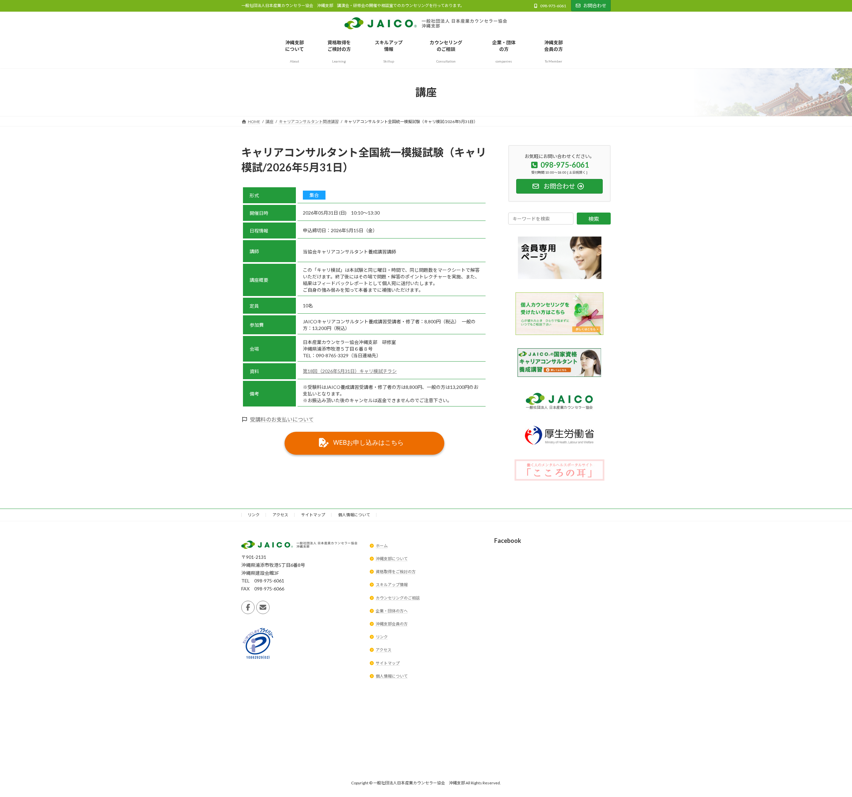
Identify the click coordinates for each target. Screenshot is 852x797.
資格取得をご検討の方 (396, 571)
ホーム (382, 545)
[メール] (263, 607)
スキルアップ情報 (392, 584)
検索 (593, 219)
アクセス (280, 514)
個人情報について (354, 514)
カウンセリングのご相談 (398, 597)
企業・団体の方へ (392, 610)
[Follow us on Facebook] (248, 607)
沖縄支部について (392, 558)
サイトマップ (313, 514)
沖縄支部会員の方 (392, 623)
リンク (254, 514)
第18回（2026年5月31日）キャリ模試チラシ (350, 371)
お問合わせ (594, 5)
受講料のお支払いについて (282, 419)
